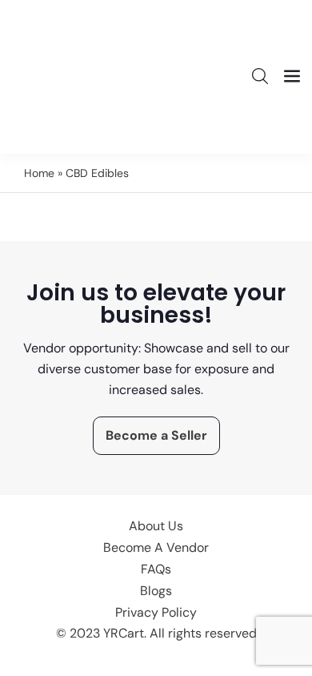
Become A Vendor (156, 547)
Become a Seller (156, 435)
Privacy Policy (156, 612)
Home (39, 173)
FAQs (156, 569)
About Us (156, 525)
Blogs (156, 590)
